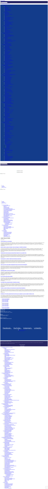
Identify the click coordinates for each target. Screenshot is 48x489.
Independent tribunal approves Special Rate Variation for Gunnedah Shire (13, 252)
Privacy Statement (22, 344)
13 (5, 305)
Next (5, 307)
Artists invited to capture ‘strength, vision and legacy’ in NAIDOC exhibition (14, 247)
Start (5, 298)
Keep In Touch (4, 187)
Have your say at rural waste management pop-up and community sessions (14, 264)
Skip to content (2, 0)
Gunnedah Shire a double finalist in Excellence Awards (10, 282)
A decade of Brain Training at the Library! (8, 270)
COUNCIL (3, 186)
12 (5, 304)
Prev (5, 299)
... (2, 302)
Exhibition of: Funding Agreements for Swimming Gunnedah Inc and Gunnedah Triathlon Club (17, 293)
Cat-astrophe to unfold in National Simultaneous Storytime (11, 258)
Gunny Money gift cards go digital (6, 276)
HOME (3, 201)
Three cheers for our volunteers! (6, 241)
